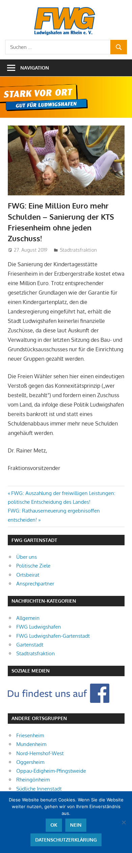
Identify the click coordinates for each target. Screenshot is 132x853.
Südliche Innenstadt (39, 789)
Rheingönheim (33, 779)
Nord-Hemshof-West (40, 753)
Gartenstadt (29, 644)
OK (53, 825)
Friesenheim (30, 735)
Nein (76, 825)
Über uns (26, 557)
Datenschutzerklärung (66, 840)
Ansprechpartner (35, 583)
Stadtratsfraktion (78, 250)
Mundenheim (31, 744)
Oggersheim (30, 762)
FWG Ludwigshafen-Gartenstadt (53, 636)
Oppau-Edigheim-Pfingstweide (51, 771)
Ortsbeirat (27, 575)
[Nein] (123, 822)
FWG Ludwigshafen (38, 627)
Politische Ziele (33, 565)
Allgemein (28, 618)
